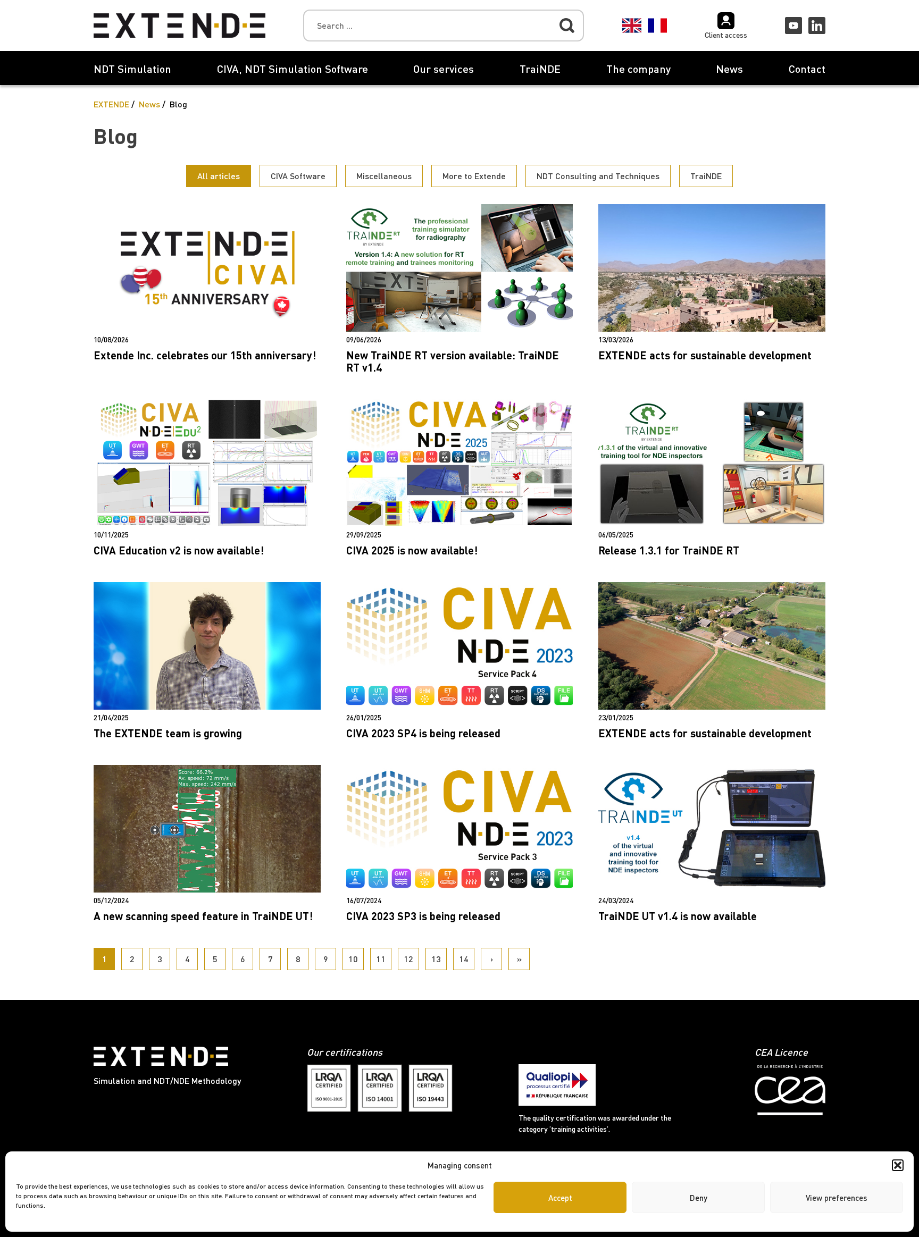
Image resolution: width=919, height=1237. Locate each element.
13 (436, 959)
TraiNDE (540, 68)
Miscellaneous (384, 176)
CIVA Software (298, 176)
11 (381, 959)
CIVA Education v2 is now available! (179, 550)
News (729, 68)
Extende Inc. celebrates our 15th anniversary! (205, 355)
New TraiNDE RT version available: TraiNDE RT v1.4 (452, 361)
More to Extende (474, 176)
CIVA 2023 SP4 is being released (423, 733)
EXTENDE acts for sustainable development (705, 355)
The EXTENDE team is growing (168, 733)
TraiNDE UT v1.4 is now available (677, 916)
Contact (807, 68)
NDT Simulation (132, 68)
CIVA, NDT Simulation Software (292, 68)
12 (408, 959)
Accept (560, 1197)
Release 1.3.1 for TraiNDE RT (668, 550)
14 (464, 959)
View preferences (836, 1197)
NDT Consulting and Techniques (598, 176)
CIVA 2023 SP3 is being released (423, 916)
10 (353, 959)
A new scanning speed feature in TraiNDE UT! (203, 916)
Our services (443, 68)
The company (638, 68)
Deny (698, 1197)
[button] (897, 1165)
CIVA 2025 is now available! (412, 550)
